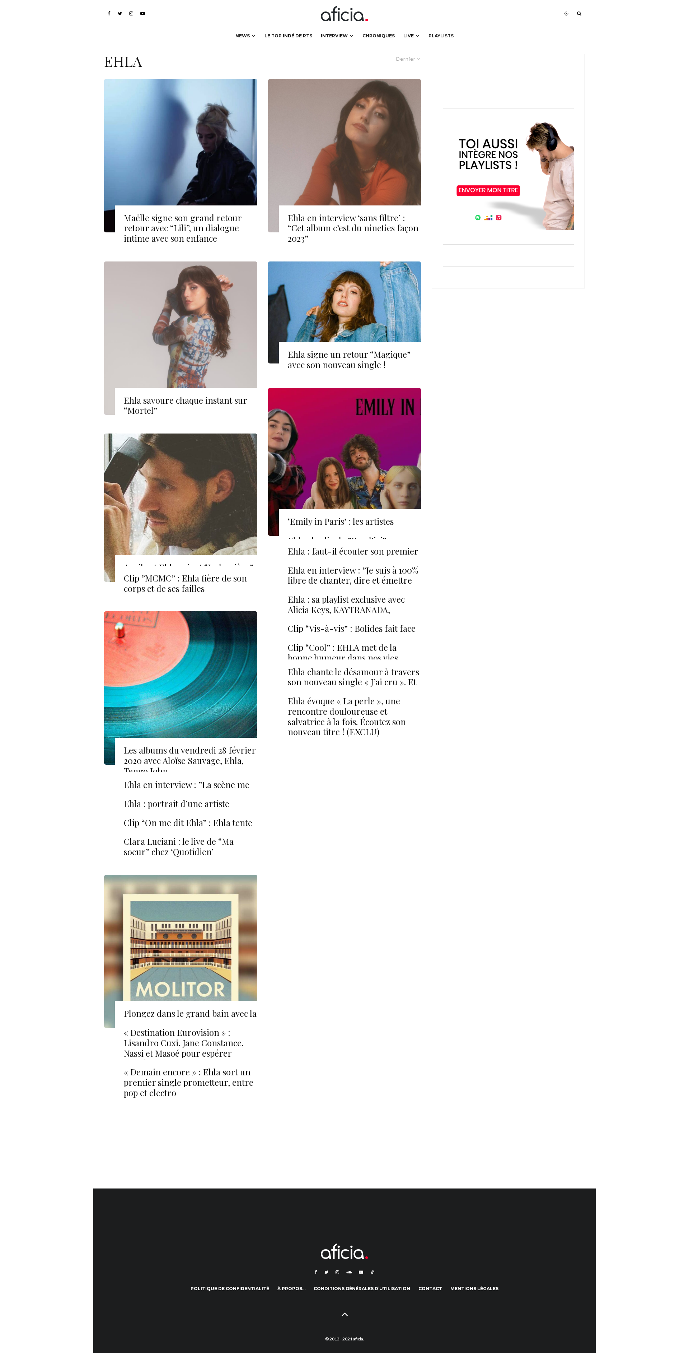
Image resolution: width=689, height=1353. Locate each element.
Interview (334, 35)
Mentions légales (474, 1288)
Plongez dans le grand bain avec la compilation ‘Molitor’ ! (190, 1018)
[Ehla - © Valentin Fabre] (180, 338)
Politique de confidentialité (230, 1288)
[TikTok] (372, 1272)
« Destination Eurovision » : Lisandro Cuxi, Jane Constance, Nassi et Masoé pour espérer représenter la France (184, 1048)
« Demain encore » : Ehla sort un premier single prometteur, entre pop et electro (188, 1082)
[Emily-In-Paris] (344, 462)
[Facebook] (109, 13)
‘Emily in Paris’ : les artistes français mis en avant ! (341, 526)
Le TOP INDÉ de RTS (288, 35)
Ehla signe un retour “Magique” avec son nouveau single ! (349, 359)
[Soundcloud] (349, 1272)
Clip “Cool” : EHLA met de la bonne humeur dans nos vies (343, 652)
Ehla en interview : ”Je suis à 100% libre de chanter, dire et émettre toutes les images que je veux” (353, 580)
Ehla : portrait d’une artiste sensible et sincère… (176, 808)
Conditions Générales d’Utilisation (362, 1288)
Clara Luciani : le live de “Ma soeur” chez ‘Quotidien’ (179, 846)
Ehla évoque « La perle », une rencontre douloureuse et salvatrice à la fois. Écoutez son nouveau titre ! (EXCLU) (347, 716)
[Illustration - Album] (180, 688)
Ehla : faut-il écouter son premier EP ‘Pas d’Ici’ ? (353, 556)
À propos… (291, 1288)
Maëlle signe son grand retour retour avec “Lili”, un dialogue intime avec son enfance (183, 228)
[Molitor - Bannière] (180, 951)
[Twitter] (120, 13)
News (242, 35)
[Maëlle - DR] (180, 155)
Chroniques (378, 35)
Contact (430, 1288)
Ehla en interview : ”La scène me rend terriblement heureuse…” (186, 789)
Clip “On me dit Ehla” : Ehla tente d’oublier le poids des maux (188, 827)
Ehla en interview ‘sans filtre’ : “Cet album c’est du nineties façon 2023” (353, 228)
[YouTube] (143, 13)
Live (408, 35)
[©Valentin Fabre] (344, 155)
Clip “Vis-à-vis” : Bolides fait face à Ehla (352, 633)
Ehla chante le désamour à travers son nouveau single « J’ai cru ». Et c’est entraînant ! (353, 682)
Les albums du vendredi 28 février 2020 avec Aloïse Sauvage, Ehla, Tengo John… (190, 760)
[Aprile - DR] (180, 508)
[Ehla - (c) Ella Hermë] (344, 312)
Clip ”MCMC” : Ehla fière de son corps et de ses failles (185, 583)
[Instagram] (131, 13)
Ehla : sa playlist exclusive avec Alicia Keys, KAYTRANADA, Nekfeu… (346, 609)
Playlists (441, 35)
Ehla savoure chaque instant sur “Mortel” (185, 405)
